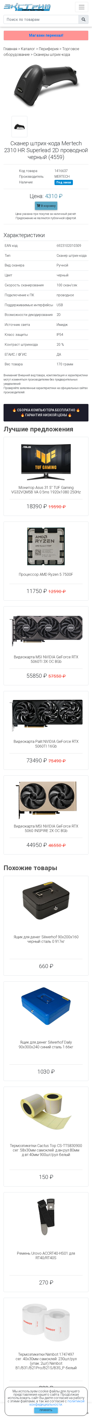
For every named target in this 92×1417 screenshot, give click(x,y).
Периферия (49, 49)
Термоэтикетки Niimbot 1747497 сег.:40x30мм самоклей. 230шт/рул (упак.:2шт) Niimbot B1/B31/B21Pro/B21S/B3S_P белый (46, 1361)
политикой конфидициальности (57, 1402)
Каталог (28, 49)
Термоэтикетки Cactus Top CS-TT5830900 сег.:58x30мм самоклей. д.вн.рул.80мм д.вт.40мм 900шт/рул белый (46, 1150)
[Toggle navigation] (81, 7)
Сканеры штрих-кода (51, 54)
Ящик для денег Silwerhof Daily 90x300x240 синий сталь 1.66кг (46, 1044)
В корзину (47, 206)
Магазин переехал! (46, 35)
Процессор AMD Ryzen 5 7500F (46, 574)
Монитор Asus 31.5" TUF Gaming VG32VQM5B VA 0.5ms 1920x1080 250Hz (46, 489)
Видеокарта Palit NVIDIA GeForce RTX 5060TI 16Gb (46, 743)
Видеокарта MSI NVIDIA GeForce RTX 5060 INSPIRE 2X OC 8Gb (46, 828)
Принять (46, 1410)
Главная (10, 49)
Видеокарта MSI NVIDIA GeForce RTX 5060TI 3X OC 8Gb (46, 659)
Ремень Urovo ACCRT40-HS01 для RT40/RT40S (46, 1255)
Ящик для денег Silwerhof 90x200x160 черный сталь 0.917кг (46, 939)
